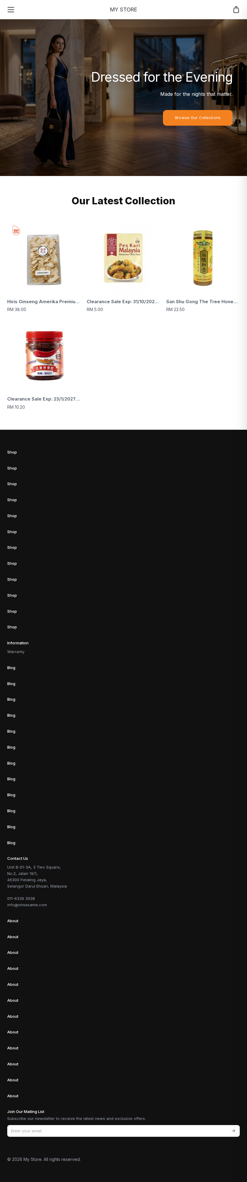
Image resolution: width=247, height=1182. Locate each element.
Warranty (15, 651)
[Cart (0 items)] (236, 9)
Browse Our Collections (197, 117)
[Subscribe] (233, 1130)
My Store (123, 10)
